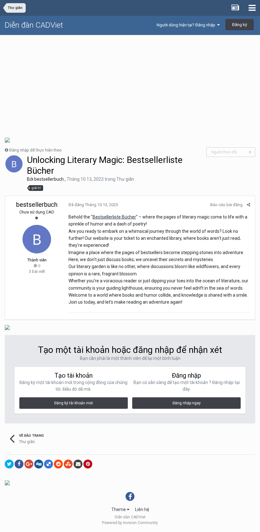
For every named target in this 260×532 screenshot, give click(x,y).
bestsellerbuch (49, 179)
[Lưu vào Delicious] (48, 464)
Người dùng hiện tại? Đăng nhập (187, 25)
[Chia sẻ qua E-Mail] (78, 464)
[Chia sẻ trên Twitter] (9, 464)
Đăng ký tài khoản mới (73, 403)
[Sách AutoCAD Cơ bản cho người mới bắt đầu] (7, 139)
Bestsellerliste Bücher (114, 216)
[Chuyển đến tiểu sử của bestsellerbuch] (14, 163)
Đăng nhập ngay (186, 403)
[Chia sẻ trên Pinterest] (87, 464)
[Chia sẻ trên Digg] (38, 464)
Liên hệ (142, 509)
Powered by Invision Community (130, 523)
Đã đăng (93, 204)
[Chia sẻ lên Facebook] (19, 464)
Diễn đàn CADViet (34, 25)
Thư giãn (125, 179)
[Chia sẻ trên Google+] (28, 464)
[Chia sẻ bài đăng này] (248, 204)
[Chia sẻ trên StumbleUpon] (68, 464)
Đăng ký (239, 24)
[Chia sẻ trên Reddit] (58, 464)
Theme (119, 509)
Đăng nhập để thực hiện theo (35, 150)
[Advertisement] (130, 82)
